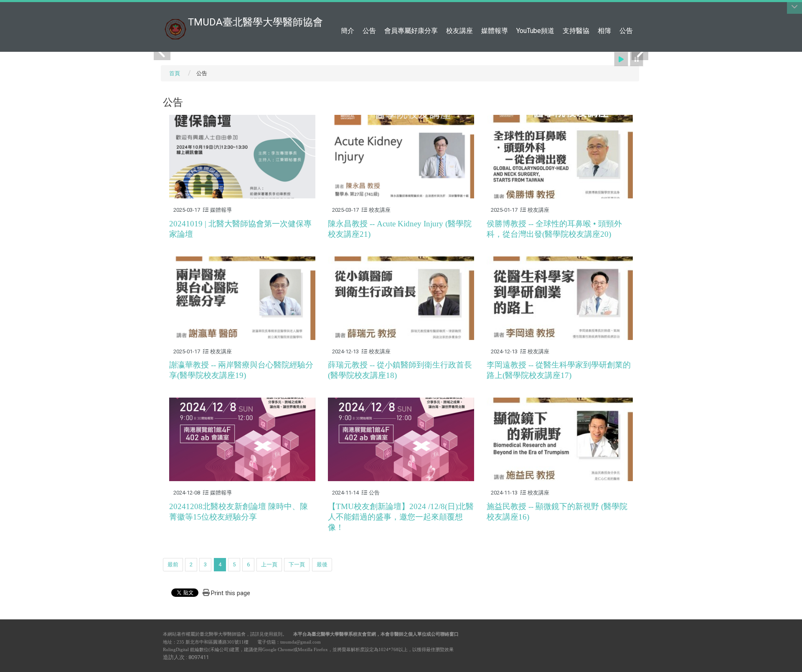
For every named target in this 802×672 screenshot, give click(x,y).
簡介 (347, 31)
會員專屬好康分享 (411, 31)
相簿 (604, 31)
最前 (173, 564)
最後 (322, 564)
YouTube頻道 (535, 31)
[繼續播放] (621, 59)
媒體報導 (494, 31)
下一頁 (297, 564)
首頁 (174, 73)
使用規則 (273, 633)
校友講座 (459, 31)
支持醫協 (576, 31)
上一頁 (269, 564)
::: (635, 10)
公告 (369, 31)
